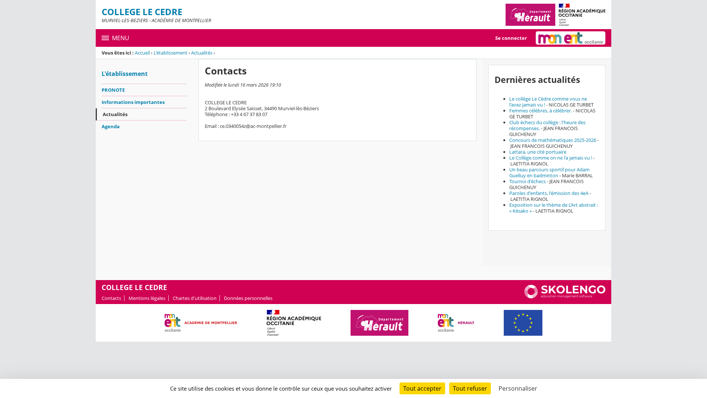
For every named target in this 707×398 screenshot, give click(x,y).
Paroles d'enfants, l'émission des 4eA (548, 193)
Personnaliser (518, 388)
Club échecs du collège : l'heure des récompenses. (547, 125)
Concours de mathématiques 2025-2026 (552, 140)
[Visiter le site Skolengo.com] (564, 296)
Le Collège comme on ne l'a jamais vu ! (550, 157)
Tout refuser (470, 388)
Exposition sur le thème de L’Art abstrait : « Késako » (553, 208)
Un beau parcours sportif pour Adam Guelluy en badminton (549, 172)
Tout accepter (422, 388)
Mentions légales (147, 298)
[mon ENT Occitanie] (570, 38)
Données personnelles (248, 298)
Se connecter (511, 38)
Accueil (142, 52)
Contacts (111, 298)
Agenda (111, 126)
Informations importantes (133, 102)
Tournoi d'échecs (527, 181)
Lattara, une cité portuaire (537, 152)
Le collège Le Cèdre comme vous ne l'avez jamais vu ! (548, 101)
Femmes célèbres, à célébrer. (540, 110)
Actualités (201, 52)
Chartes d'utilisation (195, 298)
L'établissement (170, 52)
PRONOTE (113, 90)
